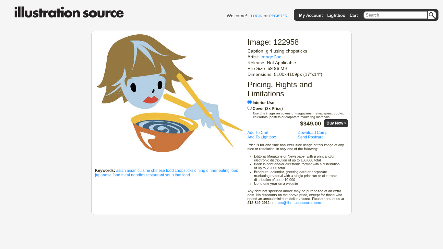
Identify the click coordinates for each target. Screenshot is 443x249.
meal (125, 175)
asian (121, 170)
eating (224, 170)
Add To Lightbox (261, 137)
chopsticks (184, 170)
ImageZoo (270, 56)
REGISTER (278, 16)
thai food (182, 175)
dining (199, 170)
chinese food (162, 170)
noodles (138, 175)
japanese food (107, 175)
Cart (354, 15)
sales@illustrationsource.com (298, 203)
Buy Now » (336, 123)
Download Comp (313, 132)
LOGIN (256, 16)
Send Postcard (311, 137)
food (234, 170)
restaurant (155, 175)
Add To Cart (257, 132)
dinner (212, 170)
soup (169, 175)
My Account (311, 15)
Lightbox (336, 15)
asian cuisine (138, 170)
